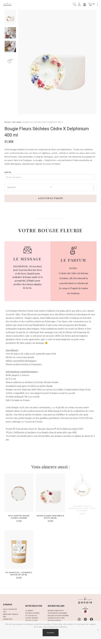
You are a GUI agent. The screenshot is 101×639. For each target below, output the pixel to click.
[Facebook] (91, 619)
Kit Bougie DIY (31, 615)
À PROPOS (7, 605)
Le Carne (28, 610)
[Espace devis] (84, 5)
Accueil (7, 122)
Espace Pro (7, 619)
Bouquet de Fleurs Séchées (58, 615)
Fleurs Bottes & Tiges (56, 618)
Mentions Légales (10, 614)
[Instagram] (79, 619)
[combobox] (49, 177)
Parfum (7, 172)
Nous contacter (10, 609)
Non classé (16, 122)
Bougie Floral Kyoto (56, 610)
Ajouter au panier (50, 198)
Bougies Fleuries (32, 613)
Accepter (50, 632)
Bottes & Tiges (31, 620)
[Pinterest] (85, 619)
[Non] (97, 630)
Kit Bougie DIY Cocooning (57, 613)
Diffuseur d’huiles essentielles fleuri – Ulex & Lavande (82, 508)
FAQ (4, 617)
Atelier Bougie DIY (54, 620)
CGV (4, 612)
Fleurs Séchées (31, 618)
